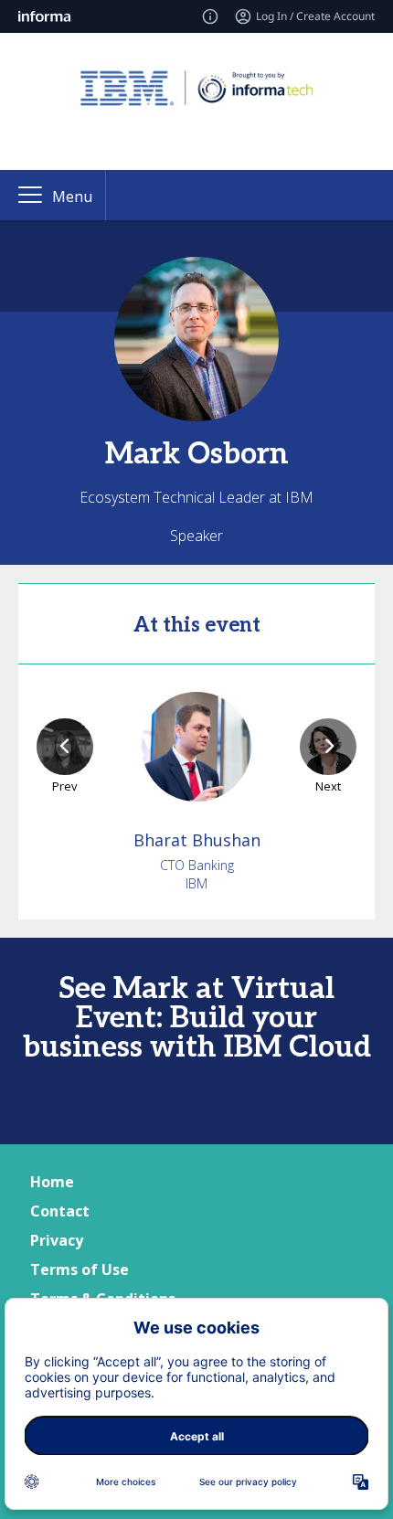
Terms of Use (79, 1269)
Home (52, 1182)
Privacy (56, 1240)
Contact (60, 1211)
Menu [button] (72, 196)
